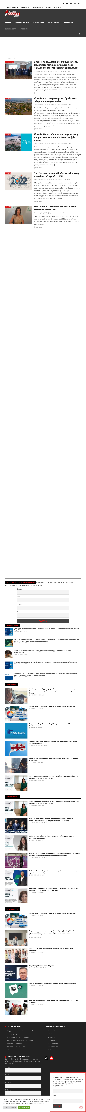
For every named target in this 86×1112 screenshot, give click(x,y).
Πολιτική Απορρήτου (16, 1043)
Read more (38, 93)
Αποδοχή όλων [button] (24, 1107)
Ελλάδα (8, 98)
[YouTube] (67, 3)
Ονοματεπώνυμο (58, 1086)
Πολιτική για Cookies (16, 1046)
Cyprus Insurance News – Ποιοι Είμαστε (23, 1031)
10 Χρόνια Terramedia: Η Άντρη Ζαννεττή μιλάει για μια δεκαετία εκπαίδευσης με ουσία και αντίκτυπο (53, 889)
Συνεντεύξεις (53, 1046)
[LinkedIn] (75, 3)
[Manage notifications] (81, 1107)
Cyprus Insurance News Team (57, 71)
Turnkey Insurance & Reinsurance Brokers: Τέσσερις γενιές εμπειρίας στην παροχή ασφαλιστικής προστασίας (51, 820)
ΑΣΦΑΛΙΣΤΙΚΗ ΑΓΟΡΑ (53, 7)
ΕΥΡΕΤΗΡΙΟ (24, 29)
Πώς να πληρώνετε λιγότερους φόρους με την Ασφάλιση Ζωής (52, 983)
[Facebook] (63, 3)
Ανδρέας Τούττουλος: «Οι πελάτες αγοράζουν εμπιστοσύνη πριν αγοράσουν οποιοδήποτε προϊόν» (53, 872)
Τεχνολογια (52, 1040)
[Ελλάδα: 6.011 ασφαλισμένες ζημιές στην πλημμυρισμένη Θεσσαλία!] (18, 106)
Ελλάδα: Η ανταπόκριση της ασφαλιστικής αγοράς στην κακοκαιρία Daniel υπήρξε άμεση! (56, 137)
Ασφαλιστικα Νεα (22, 22)
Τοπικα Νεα (10, 62)
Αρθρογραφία (53, 1043)
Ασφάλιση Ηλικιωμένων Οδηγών (41, 966)
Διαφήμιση (12, 1034)
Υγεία (50, 1050)
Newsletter (38, 7)
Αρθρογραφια (38, 22)
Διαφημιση (25, 7)
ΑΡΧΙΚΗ (8, 22)
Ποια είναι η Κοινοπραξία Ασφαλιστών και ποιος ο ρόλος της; (52, 706)
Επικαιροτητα (53, 22)
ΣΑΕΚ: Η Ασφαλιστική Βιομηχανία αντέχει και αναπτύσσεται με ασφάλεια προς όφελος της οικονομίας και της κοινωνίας (56, 64)
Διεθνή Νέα (52, 1037)
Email (18, 597)
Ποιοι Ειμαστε (12, 7)
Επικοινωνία (13, 1050)
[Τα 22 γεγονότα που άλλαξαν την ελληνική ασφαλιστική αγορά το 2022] (18, 181)
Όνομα (19, 589)
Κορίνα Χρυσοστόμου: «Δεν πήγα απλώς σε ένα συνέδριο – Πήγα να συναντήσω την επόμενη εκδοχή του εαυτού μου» (54, 854)
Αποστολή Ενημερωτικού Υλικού (20, 1040)
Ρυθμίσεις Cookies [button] (10, 1107)
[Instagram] (79, 3)
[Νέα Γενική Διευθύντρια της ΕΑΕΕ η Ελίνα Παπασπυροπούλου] (18, 215)
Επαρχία (19, 604)
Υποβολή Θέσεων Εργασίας (18, 1037)
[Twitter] (71, 3)
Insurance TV (10, 29)
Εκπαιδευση (68, 22)
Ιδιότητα (19, 612)
